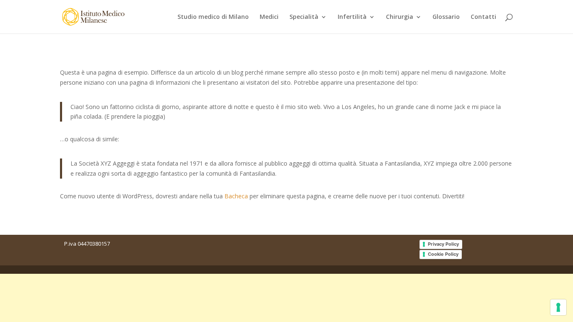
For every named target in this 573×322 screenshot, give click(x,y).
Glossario (446, 17)
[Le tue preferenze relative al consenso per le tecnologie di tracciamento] (558, 307)
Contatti (483, 17)
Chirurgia (399, 17)
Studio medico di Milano (213, 17)
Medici (269, 17)
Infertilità (352, 17)
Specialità (303, 17)
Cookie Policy (443, 254)
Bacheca (236, 196)
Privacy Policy (443, 244)
